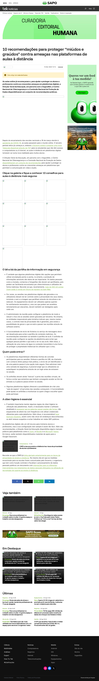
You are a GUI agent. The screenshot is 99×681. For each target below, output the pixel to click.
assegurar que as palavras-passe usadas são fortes (36, 409)
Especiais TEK (39, 13)
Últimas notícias (7, 13)
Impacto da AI (18, 13)
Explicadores (55, 13)
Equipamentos (38, 598)
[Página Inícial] (10, 8)
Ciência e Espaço (28, 13)
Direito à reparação (66, 13)
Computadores (24, 444)
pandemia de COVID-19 (12, 143)
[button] (17, 481)
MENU (5, 3)
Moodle (39, 431)
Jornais (15, 3)
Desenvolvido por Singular (88, 677)
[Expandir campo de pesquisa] (85, 8)
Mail (10, 3)
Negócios (5, 598)
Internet (60, 67)
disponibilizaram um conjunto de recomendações (22, 163)
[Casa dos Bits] (8, 67)
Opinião (47, 13)
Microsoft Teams (51, 431)
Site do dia (6, 619)
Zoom (31, 431)
